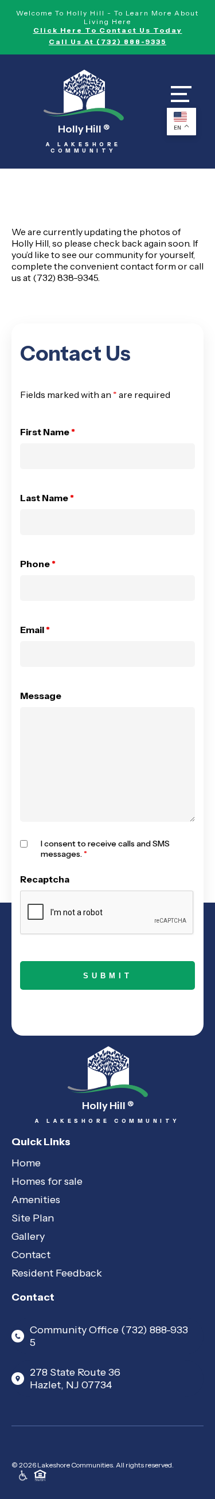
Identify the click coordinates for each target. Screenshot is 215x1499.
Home (26, 1163)
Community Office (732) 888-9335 (109, 1336)
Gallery (28, 1236)
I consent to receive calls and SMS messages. (105, 848)
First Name (47, 432)
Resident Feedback (56, 1273)
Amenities (35, 1199)
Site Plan (32, 1218)
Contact (30, 1254)
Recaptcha (44, 879)
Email (35, 629)
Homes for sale (47, 1181)
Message (40, 695)
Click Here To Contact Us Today (107, 30)
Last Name (47, 497)
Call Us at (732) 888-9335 (107, 41)
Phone (38, 563)
